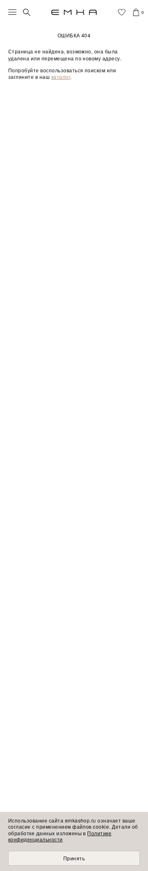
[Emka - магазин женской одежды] (74, 12)
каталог (60, 76)
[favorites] (122, 12)
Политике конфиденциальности (59, 836)
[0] (136, 12)
